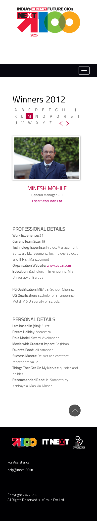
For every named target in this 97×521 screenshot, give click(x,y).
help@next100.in (20, 469)
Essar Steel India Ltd (47, 200)
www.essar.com (59, 265)
